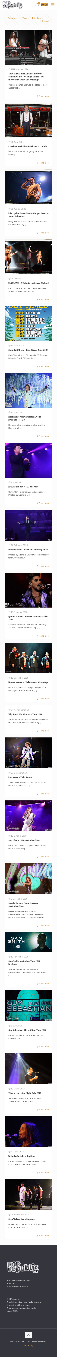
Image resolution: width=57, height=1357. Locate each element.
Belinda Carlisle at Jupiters (21, 1156)
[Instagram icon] (32, 1346)
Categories (13, 18)
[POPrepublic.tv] (12, 5)
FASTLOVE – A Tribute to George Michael (28, 283)
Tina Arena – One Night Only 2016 (24, 1093)
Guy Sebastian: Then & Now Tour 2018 (27, 1030)
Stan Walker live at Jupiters (21, 1219)
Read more (44, 96)
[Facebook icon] (25, 1346)
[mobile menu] (52, 4)
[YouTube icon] (28, 1346)
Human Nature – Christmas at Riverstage (28, 682)
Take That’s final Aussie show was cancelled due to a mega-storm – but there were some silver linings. (26, 76)
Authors (37, 18)
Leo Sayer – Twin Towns (20, 777)
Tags (24, 18)
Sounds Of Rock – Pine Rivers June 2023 (28, 350)
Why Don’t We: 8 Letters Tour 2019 (25, 714)
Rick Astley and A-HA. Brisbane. (23, 486)
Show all (45, 21)
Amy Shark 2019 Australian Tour (24, 840)
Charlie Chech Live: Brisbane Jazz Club (27, 146)
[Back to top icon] (28, 1335)
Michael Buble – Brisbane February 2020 (28, 549)
